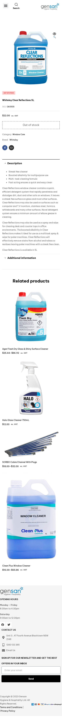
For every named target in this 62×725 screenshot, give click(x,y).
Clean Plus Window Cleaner (16, 565)
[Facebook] (2, 624)
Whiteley (13, 140)
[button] (5, 5)
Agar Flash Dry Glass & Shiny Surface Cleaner (25, 349)
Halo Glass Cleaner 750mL (15, 420)
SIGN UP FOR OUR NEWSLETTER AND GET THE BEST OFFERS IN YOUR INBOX (29, 661)
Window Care (18, 134)
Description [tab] (14, 163)
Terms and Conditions (11, 707)
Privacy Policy (7, 711)
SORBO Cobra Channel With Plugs (19, 462)
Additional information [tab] (21, 257)
